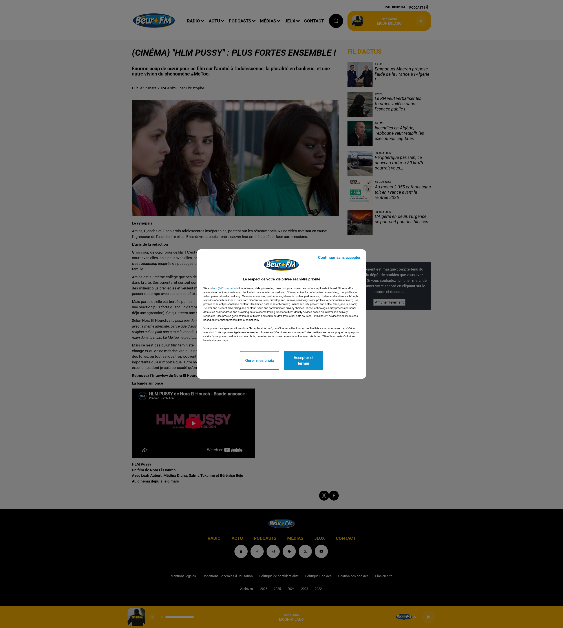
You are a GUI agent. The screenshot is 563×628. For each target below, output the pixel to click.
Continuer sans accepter (339, 257)
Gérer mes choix (259, 360)
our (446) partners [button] (224, 288)
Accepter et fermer (304, 360)
